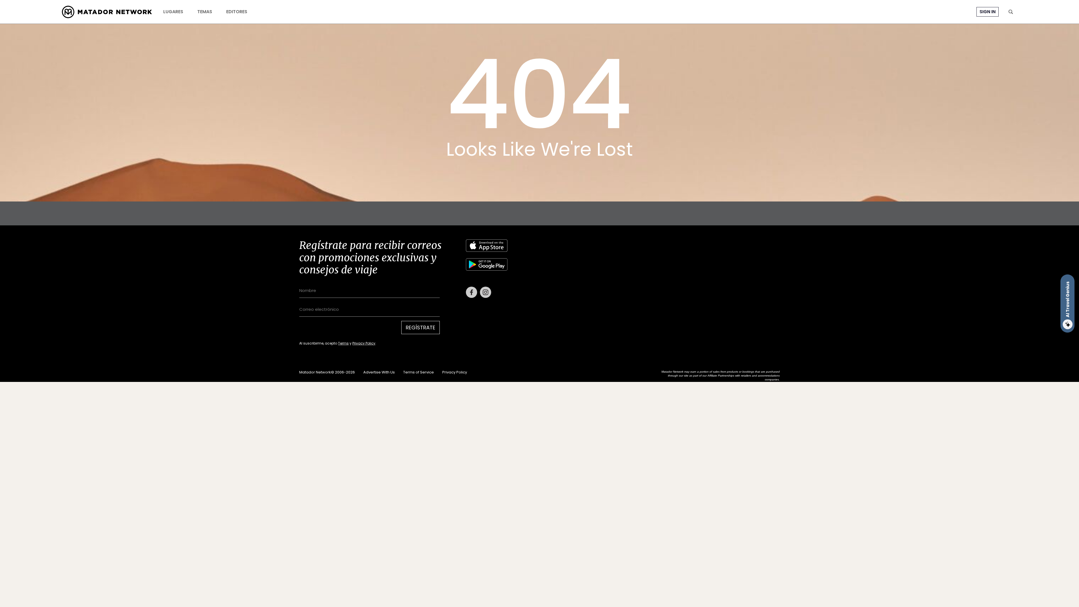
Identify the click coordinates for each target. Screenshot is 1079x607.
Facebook (471, 292)
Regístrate (420, 327)
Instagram (485, 292)
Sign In (988, 11)
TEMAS (204, 12)
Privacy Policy (363, 343)
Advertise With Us (379, 372)
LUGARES (173, 12)
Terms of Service (418, 372)
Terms (343, 343)
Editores (236, 12)
